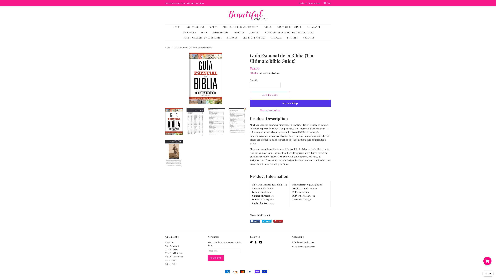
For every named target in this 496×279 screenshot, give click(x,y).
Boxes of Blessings (289, 27)
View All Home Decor (174, 256)
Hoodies (239, 32)
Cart (329, 3)
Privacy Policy (171, 264)
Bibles (213, 27)
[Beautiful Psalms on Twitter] (251, 242)
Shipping (254, 73)
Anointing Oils (194, 27)
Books (268, 27)
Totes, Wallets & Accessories (202, 37)
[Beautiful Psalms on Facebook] (256, 242)
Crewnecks (189, 32)
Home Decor (220, 32)
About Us (309, 37)
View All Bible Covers (174, 253)
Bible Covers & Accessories (241, 27)
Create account (314, 3)
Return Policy (170, 260)
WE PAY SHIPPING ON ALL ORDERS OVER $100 (184, 3)
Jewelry (254, 32)
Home (176, 27)
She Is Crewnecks (254, 37)
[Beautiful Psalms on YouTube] (260, 242)
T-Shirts (292, 37)
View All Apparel (172, 246)
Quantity (254, 80)
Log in (301, 3)
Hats (204, 32)
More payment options (270, 110)
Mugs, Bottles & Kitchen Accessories (289, 32)
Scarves (232, 37)
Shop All (276, 37)
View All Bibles (171, 249)
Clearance (314, 27)
